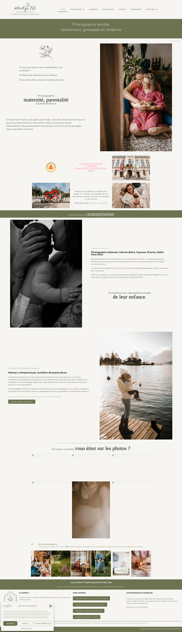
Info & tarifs (108, 9)
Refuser (25, 623)
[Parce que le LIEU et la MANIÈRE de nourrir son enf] (41, 564)
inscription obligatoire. (98, 203)
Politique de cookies (26, 628)
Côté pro (150, 9)
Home (63, 9)
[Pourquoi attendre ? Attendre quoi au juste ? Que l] (101, 564)
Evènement (136, 9)
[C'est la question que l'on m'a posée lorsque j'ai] (141, 564)
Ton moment (76, 9)
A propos (93, 9)
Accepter (10, 623)
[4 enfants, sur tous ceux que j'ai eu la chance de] (121, 564)
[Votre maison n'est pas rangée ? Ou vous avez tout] (81, 564)
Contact (122, 9)
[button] (51, 606)
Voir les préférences (42, 623)
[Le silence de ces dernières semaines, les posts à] (61, 564)
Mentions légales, (157, 628)
